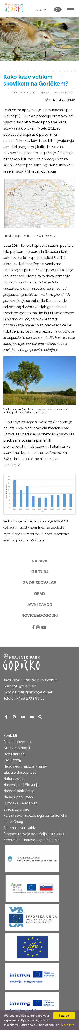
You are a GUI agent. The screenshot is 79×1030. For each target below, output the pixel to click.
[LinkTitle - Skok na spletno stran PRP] (32, 887)
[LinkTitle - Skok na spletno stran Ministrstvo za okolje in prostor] (32, 857)
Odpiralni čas (13, 754)
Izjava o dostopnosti (19, 772)
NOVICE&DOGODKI (24, 92)
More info (67, 1024)
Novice (45, 92)
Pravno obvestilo (17, 742)
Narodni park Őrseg (18, 791)
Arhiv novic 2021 (64, 92)
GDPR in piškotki (16, 748)
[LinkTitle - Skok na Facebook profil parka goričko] (6, 717)
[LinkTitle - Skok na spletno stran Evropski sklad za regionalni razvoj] (32, 916)
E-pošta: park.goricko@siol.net (27, 692)
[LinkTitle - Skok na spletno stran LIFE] (32, 946)
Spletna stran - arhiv (19, 828)
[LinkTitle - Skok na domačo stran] (14, 7)
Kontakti (10, 736)
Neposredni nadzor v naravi (25, 766)
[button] (58, 9)
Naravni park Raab (18, 797)
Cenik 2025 (12, 760)
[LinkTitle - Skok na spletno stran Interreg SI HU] (32, 975)
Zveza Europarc (16, 809)
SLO (38, 9)
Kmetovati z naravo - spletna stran (31, 840)
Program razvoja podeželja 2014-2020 (34, 834)
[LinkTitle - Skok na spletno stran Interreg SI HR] (32, 1004)
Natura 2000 (13, 779)
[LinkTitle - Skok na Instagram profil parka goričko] (14, 717)
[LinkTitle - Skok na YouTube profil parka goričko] (23, 717)
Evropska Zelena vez (20, 803)
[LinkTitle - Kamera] (32, 717)
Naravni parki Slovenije (21, 785)
